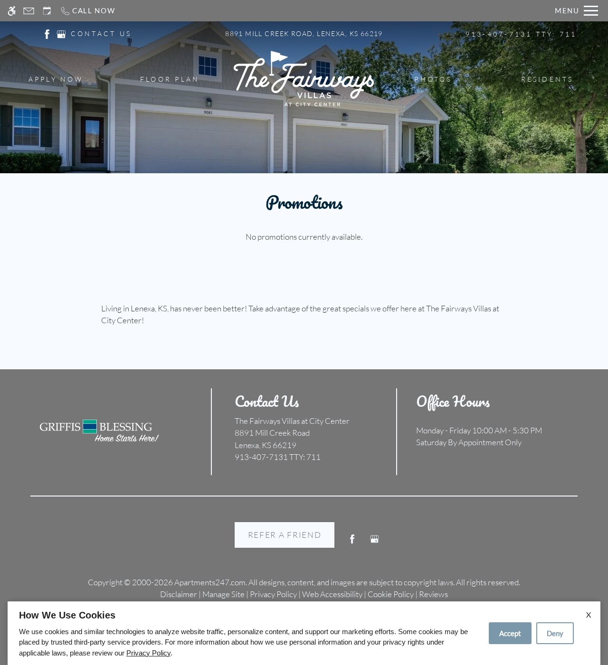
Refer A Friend (285, 535)
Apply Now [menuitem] (56, 79)
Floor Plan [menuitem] (170, 79)
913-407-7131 (521, 34)
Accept (510, 633)
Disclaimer (178, 594)
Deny (555, 633)
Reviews (433, 594)
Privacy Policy (273, 594)
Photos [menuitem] (433, 79)
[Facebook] (352, 542)
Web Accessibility (332, 594)
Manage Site (223, 594)
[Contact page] (29, 10)
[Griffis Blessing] (99, 430)
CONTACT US (101, 33)
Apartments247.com (210, 582)
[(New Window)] (47, 33)
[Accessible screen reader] (11, 10)
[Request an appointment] (47, 10)
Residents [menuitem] (547, 79)
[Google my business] (374, 542)
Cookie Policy (391, 594)
